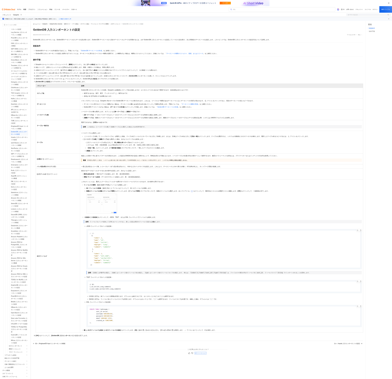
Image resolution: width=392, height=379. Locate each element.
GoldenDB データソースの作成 (91, 50)
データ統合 (75, 24)
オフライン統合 (85, 24)
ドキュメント (6, 15)
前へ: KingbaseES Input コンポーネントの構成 (50, 343)
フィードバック (201, 353)
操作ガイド (67, 24)
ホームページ (36, 24)
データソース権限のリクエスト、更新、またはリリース (184, 53)
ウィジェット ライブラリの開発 (100, 24)
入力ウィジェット (115, 24)
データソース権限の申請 (190, 104)
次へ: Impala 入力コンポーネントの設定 (347, 343)
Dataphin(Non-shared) (56, 24)
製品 (359, 34)
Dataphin (16, 15)
